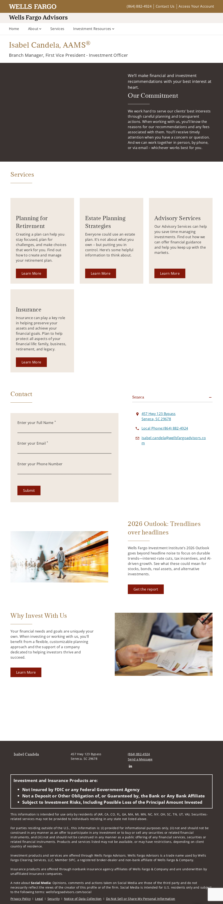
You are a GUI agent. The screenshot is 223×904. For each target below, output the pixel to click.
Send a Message (140, 759)
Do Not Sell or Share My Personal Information (140, 899)
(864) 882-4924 (139, 6)
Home (14, 28)
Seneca (138, 397)
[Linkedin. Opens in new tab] (130, 766)
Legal (39, 899)
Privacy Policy (20, 899)
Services (57, 28)
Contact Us (165, 6)
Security (53, 899)
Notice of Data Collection (83, 899)
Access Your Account (196, 6)
